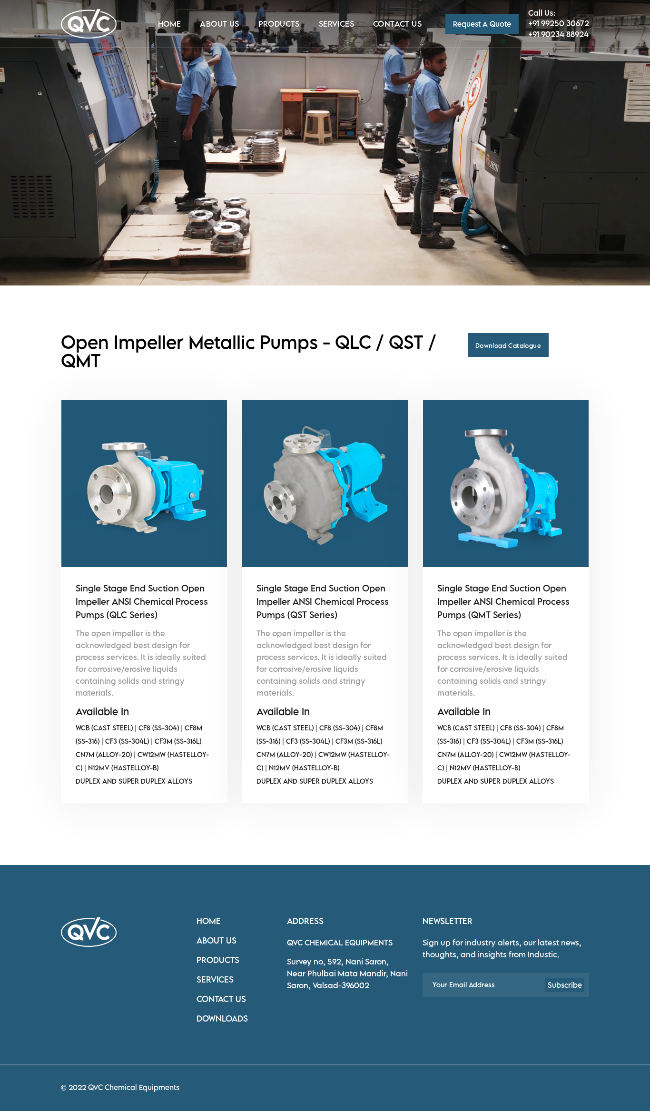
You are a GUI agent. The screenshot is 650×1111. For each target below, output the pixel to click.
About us (219, 24)
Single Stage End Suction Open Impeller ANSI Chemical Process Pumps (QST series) (322, 601)
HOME (209, 921)
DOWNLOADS (222, 1018)
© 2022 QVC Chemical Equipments (120, 1087)
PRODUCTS (218, 960)
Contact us (397, 24)
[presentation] (28, 159)
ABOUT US (216, 940)
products (279, 24)
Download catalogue (508, 345)
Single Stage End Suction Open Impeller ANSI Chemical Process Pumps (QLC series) (142, 601)
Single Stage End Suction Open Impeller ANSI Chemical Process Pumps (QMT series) (503, 601)
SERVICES (215, 979)
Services (336, 24)
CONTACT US (221, 999)
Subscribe (565, 985)
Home (169, 24)
